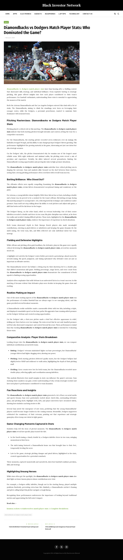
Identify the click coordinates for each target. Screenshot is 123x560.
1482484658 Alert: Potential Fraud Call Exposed (23, 527)
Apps (15, 14)
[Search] (115, 14)
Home (7, 14)
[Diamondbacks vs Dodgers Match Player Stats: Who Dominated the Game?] (42, 83)
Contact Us (87, 14)
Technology (74, 14)
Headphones (50, 14)
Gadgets (38, 14)
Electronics (25, 14)
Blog (6, 22)
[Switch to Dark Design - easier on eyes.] (118, 14)
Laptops (62, 14)
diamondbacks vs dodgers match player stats (18, 515)
